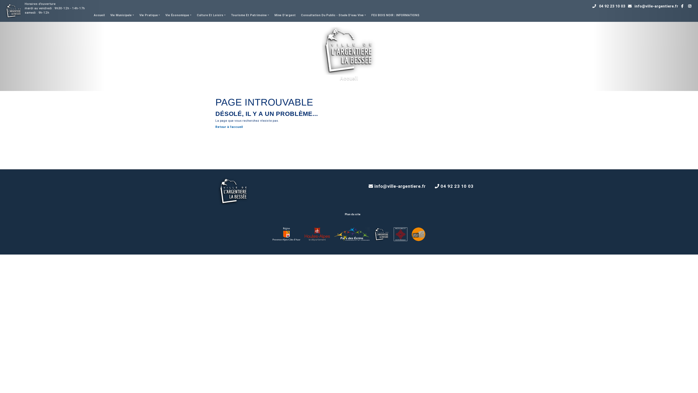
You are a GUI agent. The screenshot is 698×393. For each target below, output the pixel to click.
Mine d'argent (285, 15)
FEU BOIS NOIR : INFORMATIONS (395, 15)
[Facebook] (683, 6)
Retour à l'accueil (229, 127)
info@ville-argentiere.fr (656, 6)
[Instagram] (690, 6)
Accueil (99, 15)
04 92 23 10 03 (612, 6)
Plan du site (352, 214)
